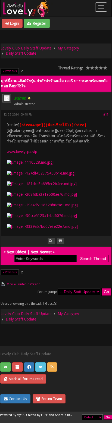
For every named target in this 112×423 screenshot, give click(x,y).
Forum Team (51, 399)
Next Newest (41, 252)
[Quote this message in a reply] (61, 241)
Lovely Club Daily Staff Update (26, 48)
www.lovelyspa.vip (22, 152)
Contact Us (17, 399)
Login (14, 23)
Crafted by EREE (37, 415)
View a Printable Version (24, 284)
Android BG (63, 415)
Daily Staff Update (21, 53)
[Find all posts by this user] (51, 241)
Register (39, 23)
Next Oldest (16, 252)
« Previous (9, 71)
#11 (105, 114)
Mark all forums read (25, 379)
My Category (68, 48)
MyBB (20, 415)
